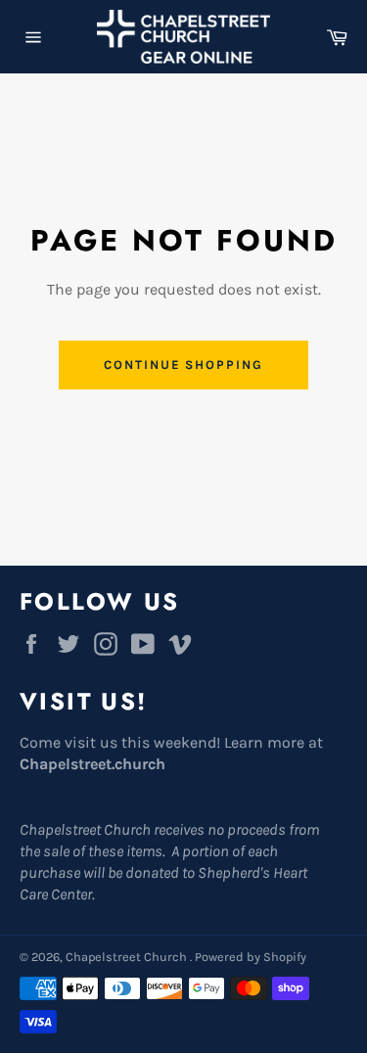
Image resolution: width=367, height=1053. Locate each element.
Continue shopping (183, 364)
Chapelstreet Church (128, 956)
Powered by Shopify (250, 956)
